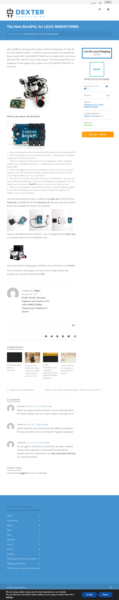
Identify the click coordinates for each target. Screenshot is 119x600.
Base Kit (54, 199)
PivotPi (32, 184)
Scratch (25, 311)
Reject (105, 594)
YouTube (99, 2)
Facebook (95, 2)
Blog (10, 34)
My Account (12, 520)
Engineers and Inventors (33, 301)
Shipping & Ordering (16, 563)
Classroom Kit (43, 202)
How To (10, 549)
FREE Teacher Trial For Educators (22, 568)
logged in (24, 473)
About (9, 525)
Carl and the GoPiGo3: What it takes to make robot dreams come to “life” (32, 370)
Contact (10, 554)
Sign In (108, 2)
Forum (71, 265)
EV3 (47, 301)
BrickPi (18, 34)
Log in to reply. (46, 406)
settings (9, 597)
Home (9, 515)
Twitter (91, 2)
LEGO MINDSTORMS (32, 304)
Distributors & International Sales (22, 559)
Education (41, 298)
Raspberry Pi (41, 308)
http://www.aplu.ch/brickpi (63, 453)
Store (9, 530)
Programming (28, 308)
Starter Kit (11, 202)
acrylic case (70, 234)
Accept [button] (89, 594)
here (43, 274)
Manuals (11, 539)
